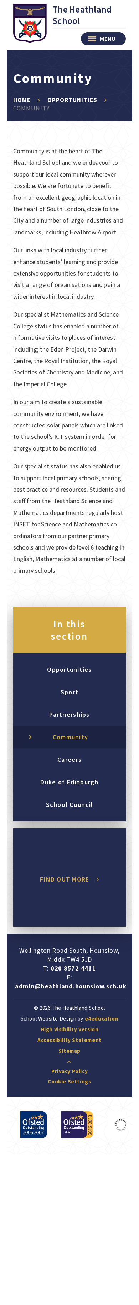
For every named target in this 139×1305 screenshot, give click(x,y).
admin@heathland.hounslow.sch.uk (70, 986)
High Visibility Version (70, 1029)
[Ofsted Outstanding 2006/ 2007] (33, 1124)
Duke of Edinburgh (69, 782)
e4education (102, 1018)
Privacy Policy (69, 1071)
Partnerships (69, 714)
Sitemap (69, 1050)
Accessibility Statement (69, 1040)
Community (31, 108)
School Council (69, 804)
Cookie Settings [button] (69, 1081)
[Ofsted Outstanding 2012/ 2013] (77, 1124)
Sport (69, 692)
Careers (69, 759)
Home (22, 100)
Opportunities (72, 100)
